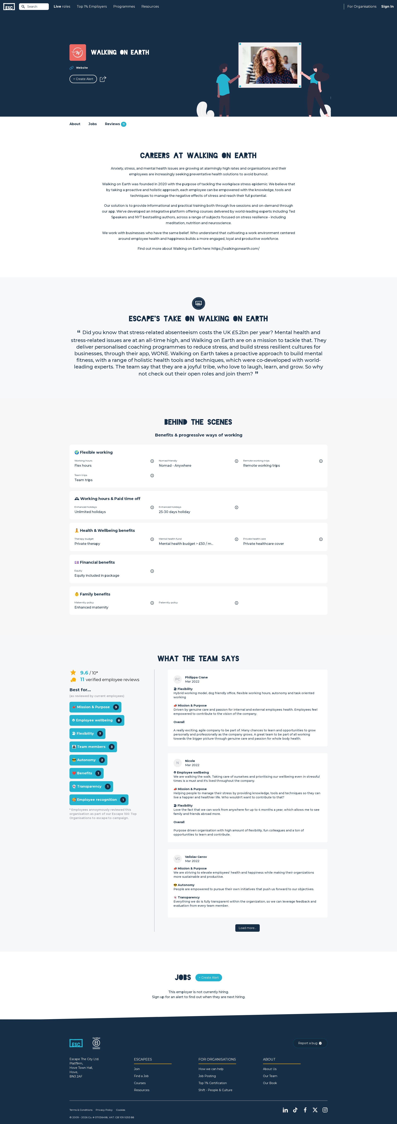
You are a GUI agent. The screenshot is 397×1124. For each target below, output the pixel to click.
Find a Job (141, 1076)
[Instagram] (325, 1109)
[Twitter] (315, 1109)
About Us (269, 1069)
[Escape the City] (9, 6)
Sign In (387, 6)
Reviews (115, 124)
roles (62, 6)
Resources (150, 6)
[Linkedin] (285, 1109)
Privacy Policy (104, 1109)
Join (137, 1069)
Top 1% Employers (92, 6)
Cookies (120, 1109)
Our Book (270, 1083)
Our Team (270, 1076)
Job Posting (207, 1076)
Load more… (247, 928)
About (74, 124)
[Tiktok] (295, 1109)
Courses (140, 1083)
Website (82, 67)
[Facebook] (305, 1109)
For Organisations (361, 6)
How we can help (211, 1069)
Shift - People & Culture (215, 1090)
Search (32, 6)
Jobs (92, 124)
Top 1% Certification (212, 1083)
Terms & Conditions (80, 1109)
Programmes (124, 6)
